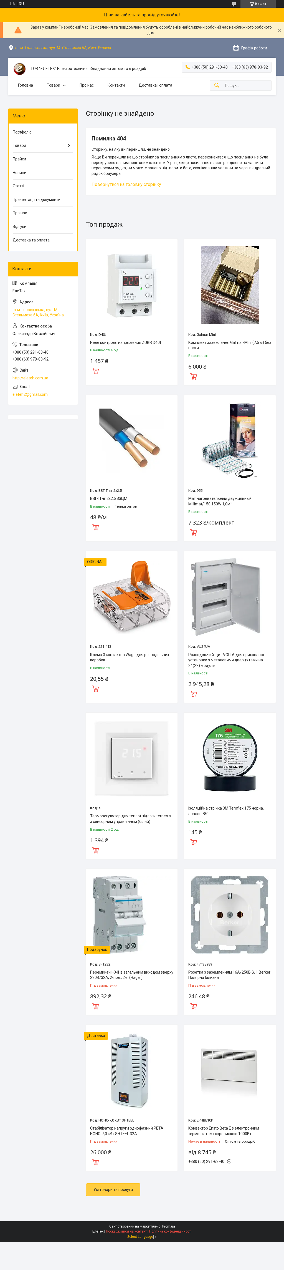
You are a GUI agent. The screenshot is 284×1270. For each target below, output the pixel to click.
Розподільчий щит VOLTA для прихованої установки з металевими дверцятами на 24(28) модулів (226, 660)
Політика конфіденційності (170, 1231)
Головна (25, 85)
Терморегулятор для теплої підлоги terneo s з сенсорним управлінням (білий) (130, 819)
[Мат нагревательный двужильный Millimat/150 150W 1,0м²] (230, 441)
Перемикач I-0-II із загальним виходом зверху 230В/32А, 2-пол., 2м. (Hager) (131, 975)
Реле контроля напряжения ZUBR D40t (125, 342)
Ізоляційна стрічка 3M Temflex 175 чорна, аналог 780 (226, 811)
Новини (19, 172)
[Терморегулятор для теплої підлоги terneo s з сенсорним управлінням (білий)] (131, 758)
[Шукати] (217, 85)
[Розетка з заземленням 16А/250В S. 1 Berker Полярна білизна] (230, 914)
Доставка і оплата (155, 85)
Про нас (87, 85)
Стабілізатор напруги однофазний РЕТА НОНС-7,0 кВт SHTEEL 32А (126, 1131)
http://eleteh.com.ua (30, 378)
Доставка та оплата (31, 240)
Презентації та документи (36, 199)
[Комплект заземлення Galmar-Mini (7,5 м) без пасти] (230, 285)
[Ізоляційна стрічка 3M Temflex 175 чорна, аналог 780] (230, 758)
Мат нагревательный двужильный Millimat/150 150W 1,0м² (220, 501)
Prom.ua (168, 1226)
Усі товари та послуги (113, 1189)
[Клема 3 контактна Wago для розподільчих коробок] (131, 597)
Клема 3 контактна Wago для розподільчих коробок (129, 657)
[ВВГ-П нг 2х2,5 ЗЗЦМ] (131, 441)
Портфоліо (22, 132)
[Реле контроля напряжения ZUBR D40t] (131, 285)
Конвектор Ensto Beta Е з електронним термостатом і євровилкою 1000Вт (223, 1131)
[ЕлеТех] (19, 69)
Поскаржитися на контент (126, 1231)
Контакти (116, 85)
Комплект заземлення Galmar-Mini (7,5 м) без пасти (229, 345)
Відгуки (19, 226)
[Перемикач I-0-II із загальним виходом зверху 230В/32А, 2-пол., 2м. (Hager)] (131, 914)
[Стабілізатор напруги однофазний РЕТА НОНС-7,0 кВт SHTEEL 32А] (131, 1070)
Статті (18, 186)
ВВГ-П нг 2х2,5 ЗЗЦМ (108, 498)
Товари (53, 85)
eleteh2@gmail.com (30, 394)
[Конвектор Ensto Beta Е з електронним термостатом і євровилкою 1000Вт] (230, 1070)
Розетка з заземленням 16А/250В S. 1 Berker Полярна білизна (229, 975)
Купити (95, 370)
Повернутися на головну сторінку (126, 184)
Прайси (19, 159)
